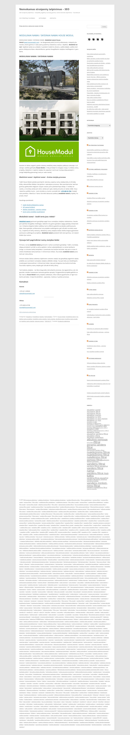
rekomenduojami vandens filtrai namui (29, 514)
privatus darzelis (90, 559)
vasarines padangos (92, 489)
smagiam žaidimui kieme (26, 541)
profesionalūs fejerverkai (26, 610)
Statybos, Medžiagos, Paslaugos (98, 169)
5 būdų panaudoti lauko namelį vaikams (98, 393)
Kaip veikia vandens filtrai (94, 97)
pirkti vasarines (48, 644)
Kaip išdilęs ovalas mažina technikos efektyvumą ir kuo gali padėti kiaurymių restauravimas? (98, 160)
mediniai (65, 704)
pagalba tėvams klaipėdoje (63, 630)
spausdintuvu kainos (104, 624)
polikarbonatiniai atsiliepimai (98, 596)
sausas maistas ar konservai (76, 569)
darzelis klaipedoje (50, 630)
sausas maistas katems (94, 585)
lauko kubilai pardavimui (96, 534)
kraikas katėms (46, 608)
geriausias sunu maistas (57, 605)
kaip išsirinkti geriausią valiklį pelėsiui (88, 539)
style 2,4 (36, 612)
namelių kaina (81, 704)
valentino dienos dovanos (95, 628)
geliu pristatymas (43, 628)
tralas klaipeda (35, 617)
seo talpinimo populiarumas (53, 637)
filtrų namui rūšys (58, 514)
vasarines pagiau (46, 647)
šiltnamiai (22, 605)
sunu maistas (72, 582)
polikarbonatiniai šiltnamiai (73, 596)
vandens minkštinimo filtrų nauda (40, 518)
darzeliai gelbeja (52, 559)
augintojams (104, 598)
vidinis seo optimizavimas (48, 553)
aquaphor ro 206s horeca (94, 423)
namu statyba (51, 319)
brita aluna (106, 610)
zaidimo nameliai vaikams (72, 621)
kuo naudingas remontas (58, 548)
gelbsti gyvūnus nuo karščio (84, 605)
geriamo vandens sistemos (26, 520)
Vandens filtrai (93, 193)
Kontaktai (53, 18)
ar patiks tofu (63, 589)
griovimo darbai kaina (32, 628)
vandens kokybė (92, 481)
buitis (87, 553)
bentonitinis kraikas (40, 587)
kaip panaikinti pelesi (65, 713)
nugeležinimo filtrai (98, 454)
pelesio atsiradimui (82, 651)
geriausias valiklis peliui (89, 548)
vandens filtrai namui (95, 469)
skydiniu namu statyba (27, 321)
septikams (86, 624)
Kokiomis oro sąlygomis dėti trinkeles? (97, 328)
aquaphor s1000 (93, 429)
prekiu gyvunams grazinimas (46, 580)
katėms (34, 589)
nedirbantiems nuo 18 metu (76, 653)
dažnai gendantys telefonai (102, 543)
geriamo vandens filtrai (96, 446)
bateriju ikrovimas (51, 626)
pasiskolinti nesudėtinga (91, 564)
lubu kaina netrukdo (25, 562)
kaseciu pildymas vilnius (50, 624)
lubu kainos (92, 562)
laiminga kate (59, 564)
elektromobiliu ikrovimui (61, 580)
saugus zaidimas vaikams (39, 555)
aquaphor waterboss (95, 437)
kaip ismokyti (22, 596)
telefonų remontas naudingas (60, 541)
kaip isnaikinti (98, 619)
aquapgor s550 (67, 527)
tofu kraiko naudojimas (52, 589)
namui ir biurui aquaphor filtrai (90, 527)
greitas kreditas (45, 566)
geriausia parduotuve (99, 592)
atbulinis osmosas (97, 439)
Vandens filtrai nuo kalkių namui (96, 198)
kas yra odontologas (81, 610)
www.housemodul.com (31, 42)
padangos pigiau (101, 573)
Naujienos (29, 317)
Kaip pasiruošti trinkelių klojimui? (96, 260)
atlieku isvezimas (58, 635)
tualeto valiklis (94, 624)
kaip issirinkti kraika (71, 605)
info (68, 587)
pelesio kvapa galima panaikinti (69, 534)
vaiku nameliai (52, 614)
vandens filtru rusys (25, 527)
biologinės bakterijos (99, 601)
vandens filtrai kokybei (42, 509)
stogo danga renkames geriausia (64, 619)
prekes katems (74, 594)
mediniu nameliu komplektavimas (28, 624)
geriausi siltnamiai (52, 596)
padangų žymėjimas (43, 500)
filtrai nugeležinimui (86, 500)
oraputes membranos (81, 626)
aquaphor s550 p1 (91, 426)
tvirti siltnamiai (85, 596)
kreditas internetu (84, 566)
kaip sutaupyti (77, 592)
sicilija (105, 653)
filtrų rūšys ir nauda (73, 502)
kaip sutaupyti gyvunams (77, 587)
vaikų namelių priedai (56, 715)
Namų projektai (93, 304)
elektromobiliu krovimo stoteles (83, 672)
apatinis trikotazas (54, 628)
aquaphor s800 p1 (103, 427)
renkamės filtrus (61, 598)
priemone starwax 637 (96, 617)
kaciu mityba (92, 580)
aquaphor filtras (94, 413)
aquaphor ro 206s (92, 422)
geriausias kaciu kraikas (76, 541)
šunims (29, 589)
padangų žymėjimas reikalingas (82, 546)
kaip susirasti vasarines (103, 649)
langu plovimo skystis (58, 573)
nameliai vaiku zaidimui (96, 706)
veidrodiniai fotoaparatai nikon (59, 656)
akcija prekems (42, 596)
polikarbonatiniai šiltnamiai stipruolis (100, 555)
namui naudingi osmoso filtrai (98, 504)
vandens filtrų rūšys (69, 514)
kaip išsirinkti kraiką (91, 699)
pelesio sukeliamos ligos (51, 653)
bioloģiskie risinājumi (76, 557)
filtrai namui (35, 516)
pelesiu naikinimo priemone (31, 621)
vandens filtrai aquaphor (97, 466)
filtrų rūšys (35, 502)
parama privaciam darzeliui (39, 559)
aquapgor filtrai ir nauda (66, 525)
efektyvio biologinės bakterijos (69, 603)
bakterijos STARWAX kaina (37, 619)
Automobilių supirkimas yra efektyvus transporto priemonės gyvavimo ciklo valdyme (97, 152)
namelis (73, 706)
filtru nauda (72, 601)
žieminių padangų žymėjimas (58, 500)
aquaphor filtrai (93, 411)
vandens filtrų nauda (45, 516)
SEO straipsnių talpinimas (27, 18)
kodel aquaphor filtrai (34, 530)
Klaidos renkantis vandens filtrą (96, 283)
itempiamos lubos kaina (56, 562)
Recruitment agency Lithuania (97, 614)
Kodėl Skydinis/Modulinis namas (33, 205)
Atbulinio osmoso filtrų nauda (95, 298)
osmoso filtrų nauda (32, 504)
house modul (61, 317)
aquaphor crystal (93, 410)
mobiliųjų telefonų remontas (56, 543)
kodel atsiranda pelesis (26, 557)
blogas (21, 601)
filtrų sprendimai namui (93, 509)
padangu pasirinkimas (77, 575)
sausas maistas (28, 608)
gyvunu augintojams (30, 681)
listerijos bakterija (38, 557)
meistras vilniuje (42, 582)
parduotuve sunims (99, 635)
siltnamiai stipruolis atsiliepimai (81, 555)
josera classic (68, 550)
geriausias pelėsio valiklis (32, 539)
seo (88, 461)
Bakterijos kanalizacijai (96, 186)
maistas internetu (84, 598)
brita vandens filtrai (95, 603)
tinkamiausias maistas (73, 598)
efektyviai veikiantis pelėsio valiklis (32, 550)
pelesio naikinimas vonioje (86, 619)
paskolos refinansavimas (96, 566)
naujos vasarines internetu (59, 647)
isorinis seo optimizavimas (33, 553)
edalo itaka (50, 592)
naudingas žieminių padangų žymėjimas (40, 548)
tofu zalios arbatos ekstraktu (37, 672)
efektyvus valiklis (49, 619)
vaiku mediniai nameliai (82, 706)
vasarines (51, 640)
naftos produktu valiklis (25, 656)
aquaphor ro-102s (56, 527)
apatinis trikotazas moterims (46, 722)
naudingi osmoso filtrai (37, 507)
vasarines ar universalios (83, 637)
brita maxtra (57, 702)
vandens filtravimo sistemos (97, 479)
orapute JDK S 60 (69, 626)
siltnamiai (26, 564)
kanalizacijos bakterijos (37, 603)
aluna (100, 610)
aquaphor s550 (92, 425)
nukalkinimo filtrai (97, 457)
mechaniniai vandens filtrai (95, 450)
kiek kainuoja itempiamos (70, 562)
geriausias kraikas (82, 608)
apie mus (97, 589)
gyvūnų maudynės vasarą (99, 605)
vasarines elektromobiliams (26, 644)
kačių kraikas (37, 608)
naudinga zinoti (67, 642)
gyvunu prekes (68, 564)
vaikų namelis (90, 612)
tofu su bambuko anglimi (91, 578)
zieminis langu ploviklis (46, 573)
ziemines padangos (91, 573)
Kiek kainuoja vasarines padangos (47, 578)
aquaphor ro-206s (25, 532)
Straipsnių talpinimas (64, 321)
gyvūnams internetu (56, 608)
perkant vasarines (71, 649)
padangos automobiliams (71, 635)
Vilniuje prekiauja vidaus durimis (96, 363)
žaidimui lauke (33, 614)
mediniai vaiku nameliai (86, 621)
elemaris (53, 612)
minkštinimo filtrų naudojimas (47, 502)
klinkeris (76, 619)
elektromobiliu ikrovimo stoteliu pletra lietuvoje (46, 546)
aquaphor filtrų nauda (44, 525)
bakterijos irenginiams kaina (65, 711)
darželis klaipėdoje (96, 630)
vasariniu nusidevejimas (37, 649)
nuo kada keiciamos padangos (39, 575)
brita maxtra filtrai (93, 610)
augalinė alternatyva (73, 589)
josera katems (103, 582)
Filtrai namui (92, 289)
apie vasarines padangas (48, 651)
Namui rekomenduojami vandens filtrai (98, 380)
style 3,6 (41, 612)
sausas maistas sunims (60, 587)
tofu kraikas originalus (31, 580)
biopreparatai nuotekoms (82, 617)
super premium (64, 582)
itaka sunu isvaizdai (59, 592)
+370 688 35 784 (66, 191)
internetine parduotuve (25, 594)
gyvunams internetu (87, 592)
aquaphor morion (94, 415)
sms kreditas (88, 653)
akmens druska (45, 656)
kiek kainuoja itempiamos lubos (40, 562)
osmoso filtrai (94, 459)
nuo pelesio (91, 633)
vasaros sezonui (60, 649)
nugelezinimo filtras (98, 452)
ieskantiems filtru (55, 601)
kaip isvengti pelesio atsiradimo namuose (66, 539)
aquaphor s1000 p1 (104, 430)
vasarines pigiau (23, 642)
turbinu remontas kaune (37, 564)
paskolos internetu (104, 564)
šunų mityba (93, 697)
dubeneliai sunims (52, 585)
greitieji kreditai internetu (71, 566)
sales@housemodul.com (27, 293)
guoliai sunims (43, 585)
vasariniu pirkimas (91, 640)
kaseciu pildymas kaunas (64, 624)
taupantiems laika (80, 640)
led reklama (35, 598)
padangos (105, 460)
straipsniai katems (49, 564)
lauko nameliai (104, 612)
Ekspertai (91, 255)
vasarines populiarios (56, 642)
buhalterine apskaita (25, 559)
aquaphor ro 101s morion (97, 418)
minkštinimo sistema (61, 502)
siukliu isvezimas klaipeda (40, 708)
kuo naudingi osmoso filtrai (51, 507)
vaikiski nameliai (43, 614)
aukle (97, 633)
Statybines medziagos (95, 358)
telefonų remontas (30, 536)
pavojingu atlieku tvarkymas (42, 720)
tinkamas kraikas (47, 610)
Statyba (41, 317)
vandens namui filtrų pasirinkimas (67, 511)
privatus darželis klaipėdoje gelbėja (81, 630)
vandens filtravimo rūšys (73, 500)
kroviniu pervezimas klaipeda (65, 708)
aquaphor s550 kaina (104, 425)
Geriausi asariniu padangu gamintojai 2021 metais (70, 578)
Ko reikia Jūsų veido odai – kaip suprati (97, 109)
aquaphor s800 (101, 426)
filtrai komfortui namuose (97, 507)
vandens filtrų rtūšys (83, 511)
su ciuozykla (60, 614)
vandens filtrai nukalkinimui (95, 502)
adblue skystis (106, 557)
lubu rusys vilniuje (101, 562)
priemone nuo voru (84, 534)
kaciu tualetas (83, 585)
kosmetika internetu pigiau (80, 628)
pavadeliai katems (53, 594)
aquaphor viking (93, 436)
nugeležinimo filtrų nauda (97, 516)
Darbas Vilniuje (84, 614)
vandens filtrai (96, 464)
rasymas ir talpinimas (96, 637)
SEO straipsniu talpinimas (96, 145)
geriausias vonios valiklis (25, 546)
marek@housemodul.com (27, 307)
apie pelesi (73, 651)
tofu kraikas (49, 587)
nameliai (97, 612)
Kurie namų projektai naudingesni (34, 212)
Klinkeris (91, 324)
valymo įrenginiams (77, 624)
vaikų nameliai (49, 704)
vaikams (92, 553)
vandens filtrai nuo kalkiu (97, 474)
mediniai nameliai (80, 612)
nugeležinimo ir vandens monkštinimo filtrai (73, 518)
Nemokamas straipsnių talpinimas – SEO (44, 9)
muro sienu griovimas (36, 626)
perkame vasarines (35, 651)
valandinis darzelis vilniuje (92, 582)
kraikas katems (38, 610)
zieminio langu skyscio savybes (52, 557)
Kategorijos (42, 18)
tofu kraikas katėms (69, 612)
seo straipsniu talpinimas (66, 520)
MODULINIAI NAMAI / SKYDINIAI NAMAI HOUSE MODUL (46, 35)
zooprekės (99, 608)
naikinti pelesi (43, 621)
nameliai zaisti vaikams (99, 621)
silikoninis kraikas (29, 587)
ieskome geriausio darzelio (77, 559)
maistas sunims (46, 605)
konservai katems (29, 679)
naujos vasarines (101, 640)
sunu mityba (69, 592)
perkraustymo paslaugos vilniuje (27, 582)
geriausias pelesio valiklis (80, 550)
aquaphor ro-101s (46, 527)
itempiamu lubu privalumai (103, 559)
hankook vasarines (78, 642)
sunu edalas (80, 582)
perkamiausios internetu (69, 608)
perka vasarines (88, 642)
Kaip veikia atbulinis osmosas (95, 68)
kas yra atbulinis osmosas (82, 504)
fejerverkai (47, 601)
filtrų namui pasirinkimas (82, 507)
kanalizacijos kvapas (24, 603)
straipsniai (27, 601)
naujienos (103, 589)
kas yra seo (39, 536)
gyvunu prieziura (99, 587)
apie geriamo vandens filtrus (66, 504)
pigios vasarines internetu (101, 647)
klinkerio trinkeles (69, 617)
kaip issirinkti (61, 596)
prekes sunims (83, 594)
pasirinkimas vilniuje (63, 559)
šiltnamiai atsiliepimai (25, 598)
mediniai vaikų (72, 704)
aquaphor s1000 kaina (93, 430)
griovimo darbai (91, 449)
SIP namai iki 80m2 (29, 207)
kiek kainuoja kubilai (89, 543)
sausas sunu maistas (93, 594)
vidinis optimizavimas (78, 564)
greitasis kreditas (34, 566)
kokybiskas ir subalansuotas (40, 594)
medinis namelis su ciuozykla (60, 569)
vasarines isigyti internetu (86, 647)
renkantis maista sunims (74, 656)
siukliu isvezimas (59, 617)
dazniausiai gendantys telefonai (91, 541)
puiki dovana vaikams (105, 539)
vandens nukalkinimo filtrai (93, 518)
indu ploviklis (91, 626)
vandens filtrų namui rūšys (34, 511)
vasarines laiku (59, 640)
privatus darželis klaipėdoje (44, 633)
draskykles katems (29, 569)
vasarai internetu (81, 649)
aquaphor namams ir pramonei (101, 523)
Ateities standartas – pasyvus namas (34, 209)
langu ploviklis (69, 573)
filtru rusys (56, 610)
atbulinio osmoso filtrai (44, 504)
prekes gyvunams (89, 587)
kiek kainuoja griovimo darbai (56, 621)
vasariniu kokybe (33, 642)
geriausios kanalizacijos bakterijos (92, 557)
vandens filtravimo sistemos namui (77, 509)
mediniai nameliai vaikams (46, 635)
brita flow (47, 612)
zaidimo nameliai (23, 715)
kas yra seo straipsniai (94, 550)
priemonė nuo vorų (82, 536)
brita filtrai (90, 443)
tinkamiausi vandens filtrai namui (57, 509)
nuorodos (21, 592)
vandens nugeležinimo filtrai (97, 487)
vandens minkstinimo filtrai (97, 484)
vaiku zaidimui (65, 557)
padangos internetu (46, 571)
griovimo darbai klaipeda (47, 617)
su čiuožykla (68, 614)
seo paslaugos (94, 462)
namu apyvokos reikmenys (77, 553)
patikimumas (60, 626)
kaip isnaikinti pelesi (38, 653)
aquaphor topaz (93, 432)
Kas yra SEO (92, 375)
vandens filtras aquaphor (97, 478)
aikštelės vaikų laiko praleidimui (43, 541)
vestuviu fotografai (24, 626)
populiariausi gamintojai (62, 651)
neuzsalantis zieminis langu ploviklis (28, 573)
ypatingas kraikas (32, 596)
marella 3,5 (30, 612)
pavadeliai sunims (64, 594)
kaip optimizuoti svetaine (62, 553)
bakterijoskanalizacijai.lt (37, 630)
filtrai (97, 442)
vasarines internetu (30, 640)
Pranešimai (36, 317)
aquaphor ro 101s (94, 417)
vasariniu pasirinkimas (99, 642)
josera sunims (23, 585)
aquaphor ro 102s (94, 420)
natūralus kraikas (36, 702)
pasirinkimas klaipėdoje (42, 724)
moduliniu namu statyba (40, 319)
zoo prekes (60, 612)
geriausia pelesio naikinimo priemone (98, 651)
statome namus (39, 321)
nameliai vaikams (24, 614)
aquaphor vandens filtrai (97, 434)
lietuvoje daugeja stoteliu (66, 546)
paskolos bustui (73, 580)
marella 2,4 (22, 612)
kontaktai (91, 589)
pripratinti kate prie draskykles (43, 569)
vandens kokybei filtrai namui (49, 511)
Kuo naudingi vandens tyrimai (95, 351)
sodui (87, 603)
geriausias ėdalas (95, 598)
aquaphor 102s (96, 532)
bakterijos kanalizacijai (25, 555)
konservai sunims (73, 585)
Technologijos (48, 317)
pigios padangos (79, 571)
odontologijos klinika (53, 582)
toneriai (40, 624)
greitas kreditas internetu (57, 566)
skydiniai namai (60, 319)
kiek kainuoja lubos (83, 562)
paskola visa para (63, 653)
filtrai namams (31, 509)
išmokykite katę (101, 580)
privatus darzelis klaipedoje (30, 635)
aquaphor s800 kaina (93, 428)
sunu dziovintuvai (63, 585)
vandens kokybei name (96, 511)
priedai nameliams (39, 704)
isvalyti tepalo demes (91, 569)
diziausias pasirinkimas (60, 644)
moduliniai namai (71, 317)
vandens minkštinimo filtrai (82, 516)
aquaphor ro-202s (84, 530)
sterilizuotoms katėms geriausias (73, 543)
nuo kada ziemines (67, 555)
